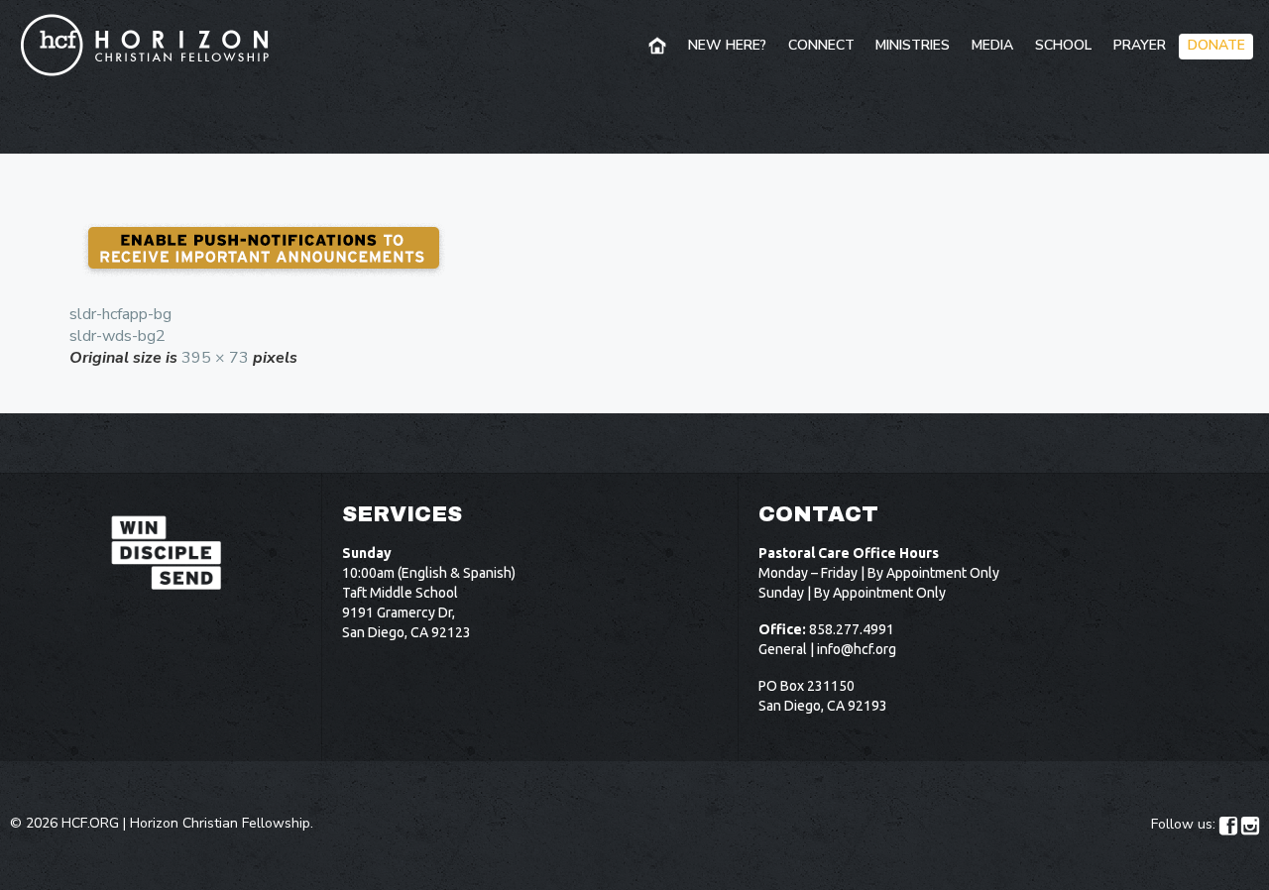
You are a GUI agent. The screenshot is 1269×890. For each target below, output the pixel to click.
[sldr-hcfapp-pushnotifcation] (634, 248)
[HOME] (658, 46)
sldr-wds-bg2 (117, 336)
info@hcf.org (856, 649)
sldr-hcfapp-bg (120, 314)
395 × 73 (215, 358)
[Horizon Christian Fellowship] (146, 44)
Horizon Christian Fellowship (220, 823)
